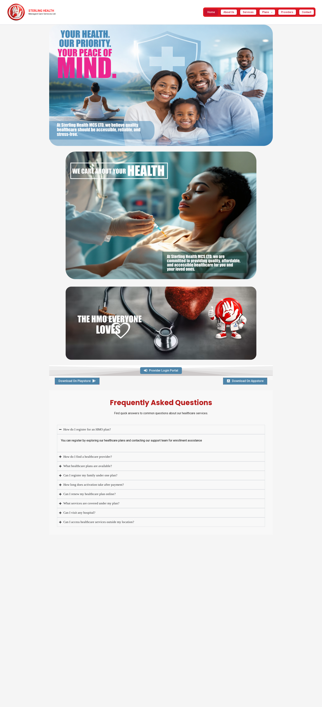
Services (248, 12)
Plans (265, 12)
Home (211, 12)
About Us (228, 12)
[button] (270, 12)
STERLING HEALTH (41, 11)
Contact (306, 12)
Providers (287, 12)
